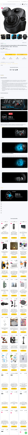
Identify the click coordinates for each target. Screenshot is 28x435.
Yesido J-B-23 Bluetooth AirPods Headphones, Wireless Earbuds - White (4, 403)
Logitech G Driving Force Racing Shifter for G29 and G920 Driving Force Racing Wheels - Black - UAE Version (14, 424)
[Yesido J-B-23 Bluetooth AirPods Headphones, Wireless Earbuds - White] (4, 397)
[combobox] (14, 1)
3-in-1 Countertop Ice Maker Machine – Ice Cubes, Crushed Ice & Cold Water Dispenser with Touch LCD (14, 347)
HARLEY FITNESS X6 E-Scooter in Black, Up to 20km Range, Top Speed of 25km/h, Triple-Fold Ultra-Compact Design (14, 311)
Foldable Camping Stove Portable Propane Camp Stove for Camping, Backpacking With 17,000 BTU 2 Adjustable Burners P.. (4, 347)
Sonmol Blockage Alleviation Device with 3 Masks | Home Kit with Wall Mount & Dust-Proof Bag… (23, 272)
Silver (5, 255)
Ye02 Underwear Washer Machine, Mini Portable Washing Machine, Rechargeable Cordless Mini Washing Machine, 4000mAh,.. (14, 366)
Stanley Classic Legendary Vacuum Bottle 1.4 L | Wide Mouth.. (4, 291)
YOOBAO (12, 260)
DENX (20, 335)
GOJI (1, 260)
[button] (26, 20)
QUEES (11, 317)
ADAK (20, 260)
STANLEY (2, 279)
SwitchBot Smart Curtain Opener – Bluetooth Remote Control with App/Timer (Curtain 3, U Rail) (23, 291)
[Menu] (27, 1)
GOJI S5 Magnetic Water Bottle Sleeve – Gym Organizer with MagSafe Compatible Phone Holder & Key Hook (4, 272)
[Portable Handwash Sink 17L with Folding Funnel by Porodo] (4, 322)
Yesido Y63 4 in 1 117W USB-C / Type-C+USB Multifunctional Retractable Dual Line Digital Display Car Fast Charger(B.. (23, 385)
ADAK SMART (12, 335)
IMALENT (2, 411)
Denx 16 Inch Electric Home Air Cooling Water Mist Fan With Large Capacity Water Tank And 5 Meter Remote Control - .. (23, 347)
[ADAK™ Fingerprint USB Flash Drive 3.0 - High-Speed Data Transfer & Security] (4, 226)
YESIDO (21, 373)
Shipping (4, 49)
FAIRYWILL (12, 279)
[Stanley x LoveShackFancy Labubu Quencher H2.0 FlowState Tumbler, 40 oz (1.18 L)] (23, 322)
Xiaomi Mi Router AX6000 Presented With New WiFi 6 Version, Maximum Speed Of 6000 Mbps (23, 403)
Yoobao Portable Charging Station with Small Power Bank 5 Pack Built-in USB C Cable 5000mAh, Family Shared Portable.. (14, 273)
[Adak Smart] (3, 1)
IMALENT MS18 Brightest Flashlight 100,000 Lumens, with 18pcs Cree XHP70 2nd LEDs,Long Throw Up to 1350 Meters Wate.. (4, 423)
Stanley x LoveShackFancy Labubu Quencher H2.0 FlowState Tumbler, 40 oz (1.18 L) (23, 329)
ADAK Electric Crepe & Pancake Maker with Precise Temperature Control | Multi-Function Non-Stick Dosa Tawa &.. (23, 311)
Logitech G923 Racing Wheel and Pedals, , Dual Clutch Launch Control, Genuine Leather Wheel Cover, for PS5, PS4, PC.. (4, 311)
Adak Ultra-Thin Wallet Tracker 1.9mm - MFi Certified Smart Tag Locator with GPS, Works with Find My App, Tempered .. (23, 423)
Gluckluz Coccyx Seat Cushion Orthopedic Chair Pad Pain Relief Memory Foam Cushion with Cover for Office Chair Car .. (4, 385)
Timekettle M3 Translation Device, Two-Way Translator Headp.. (14, 403)
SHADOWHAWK (12, 373)
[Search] (19, 1)
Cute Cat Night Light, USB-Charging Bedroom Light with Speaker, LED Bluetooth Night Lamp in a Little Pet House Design (14, 253)
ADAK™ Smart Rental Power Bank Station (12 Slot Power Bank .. (23, 233)
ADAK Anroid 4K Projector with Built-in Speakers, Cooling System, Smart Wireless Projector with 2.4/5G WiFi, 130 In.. (23, 253)
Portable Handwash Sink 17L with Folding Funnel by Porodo (4, 329)
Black (3, 255)
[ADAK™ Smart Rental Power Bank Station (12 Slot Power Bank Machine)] (23, 226)
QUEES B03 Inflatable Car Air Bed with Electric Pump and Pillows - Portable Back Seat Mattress (14, 329)
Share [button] (2, 65)
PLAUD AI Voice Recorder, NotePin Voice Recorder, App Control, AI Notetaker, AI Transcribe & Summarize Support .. (23, 366)
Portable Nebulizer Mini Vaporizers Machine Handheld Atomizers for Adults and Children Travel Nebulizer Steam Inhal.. (4, 366)
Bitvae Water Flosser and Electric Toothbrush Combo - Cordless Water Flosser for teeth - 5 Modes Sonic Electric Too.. (14, 292)
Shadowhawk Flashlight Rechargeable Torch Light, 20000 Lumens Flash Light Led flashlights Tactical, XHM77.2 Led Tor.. (14, 385)
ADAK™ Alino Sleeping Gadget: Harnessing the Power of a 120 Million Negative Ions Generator (14, 233)
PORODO (2, 317)
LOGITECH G (12, 411)
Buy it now (22, 54)
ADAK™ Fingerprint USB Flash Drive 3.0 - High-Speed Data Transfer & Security (4, 233)
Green (3, 293)
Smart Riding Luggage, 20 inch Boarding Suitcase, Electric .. (4, 252)
